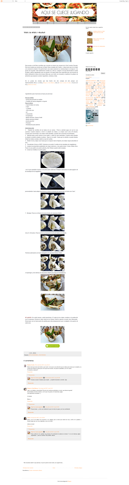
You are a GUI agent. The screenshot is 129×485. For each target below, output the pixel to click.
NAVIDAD (88, 92)
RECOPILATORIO (90, 97)
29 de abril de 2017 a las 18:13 (42, 365)
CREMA (96, 87)
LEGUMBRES (89, 91)
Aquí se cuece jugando (37, 377)
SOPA (95, 100)
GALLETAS (91, 89)
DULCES (88, 88)
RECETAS (51, 22)
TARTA (87, 102)
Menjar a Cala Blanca (49, 83)
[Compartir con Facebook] (34, 353)
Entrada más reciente (28, 467)
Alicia (28, 417)
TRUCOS (91, 105)
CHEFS (103, 82)
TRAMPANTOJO (101, 103)
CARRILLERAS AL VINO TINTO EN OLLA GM (99, 32)
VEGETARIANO (42, 355)
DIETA (101, 87)
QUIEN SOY (81, 22)
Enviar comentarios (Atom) (35, 470)
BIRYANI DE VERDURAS (99, 46)
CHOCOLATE (92, 83)
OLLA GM (88, 94)
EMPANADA (97, 88)
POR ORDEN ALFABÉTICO (60, 22)
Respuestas (31, 375)
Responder (30, 372)
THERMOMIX (89, 104)
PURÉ (102, 95)
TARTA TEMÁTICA (98, 102)
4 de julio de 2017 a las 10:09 (38, 417)
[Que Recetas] (89, 125)
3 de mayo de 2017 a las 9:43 (45, 388)
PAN (102, 94)
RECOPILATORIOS (42, 22)
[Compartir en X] (32, 353)
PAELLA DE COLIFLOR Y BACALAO (98, 39)
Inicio (54, 467)
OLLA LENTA (96, 94)
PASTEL (88, 95)
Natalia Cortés (30, 365)
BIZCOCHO (102, 80)
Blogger (69, 481)
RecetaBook (89, 77)
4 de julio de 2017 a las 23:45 (52, 431)
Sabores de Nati (32, 84)
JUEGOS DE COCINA (72, 22)
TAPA (101, 100)
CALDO (97, 82)
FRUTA (103, 88)
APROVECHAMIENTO (91, 80)
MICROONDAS (99, 91)
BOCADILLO (91, 82)
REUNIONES (35, 355)
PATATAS (95, 95)
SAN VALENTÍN (100, 99)
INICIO (35, 22)
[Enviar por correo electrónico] (29, 353)
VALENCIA (99, 105)
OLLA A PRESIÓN (98, 92)
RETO (30, 355)
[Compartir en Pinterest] (35, 353)
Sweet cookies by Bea (65, 83)
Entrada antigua (78, 467)
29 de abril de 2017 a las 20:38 (52, 377)
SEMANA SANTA (89, 100)
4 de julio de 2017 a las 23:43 (52, 407)
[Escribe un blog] (31, 353)
